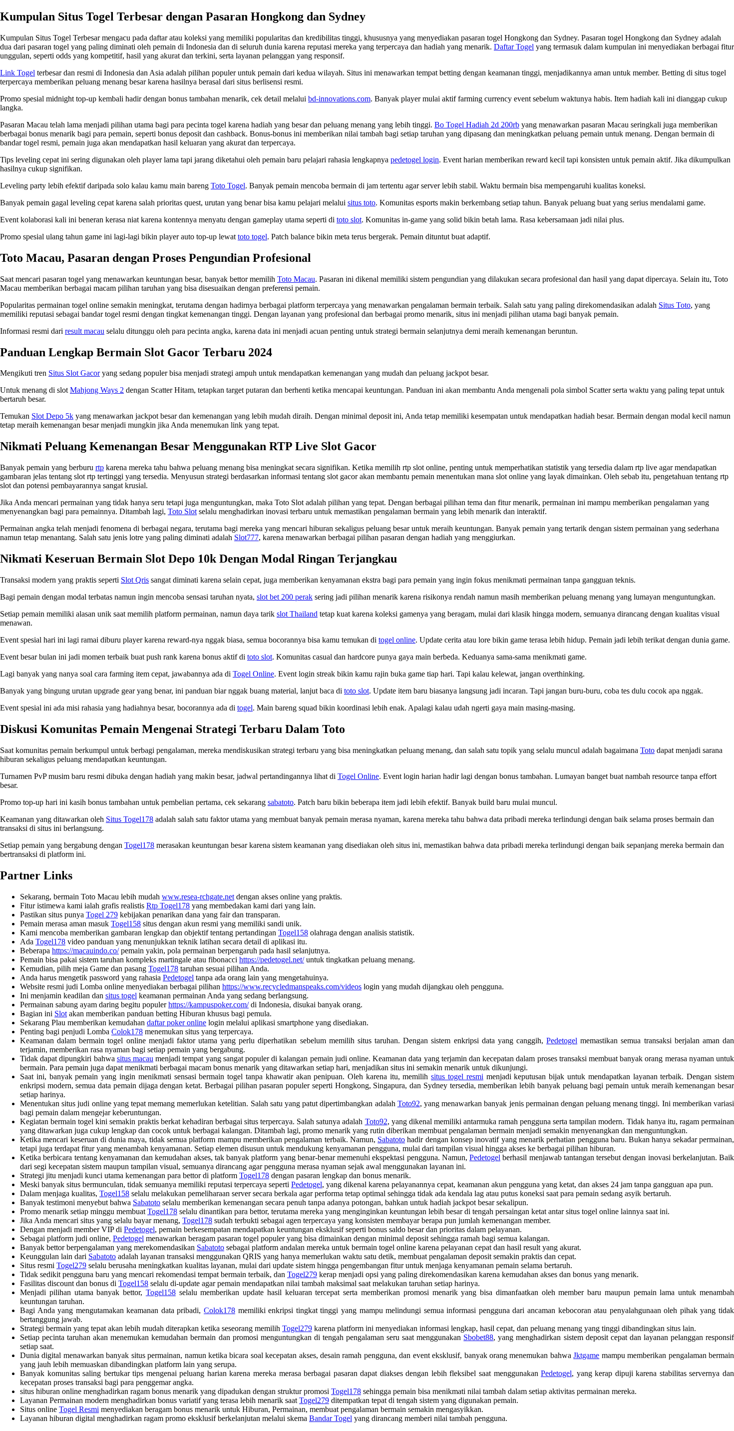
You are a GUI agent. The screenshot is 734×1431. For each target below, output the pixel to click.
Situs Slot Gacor (74, 373)
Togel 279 (102, 914)
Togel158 (126, 923)
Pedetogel (178, 977)
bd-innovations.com (339, 98)
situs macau (135, 1058)
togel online (396, 640)
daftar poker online (176, 1022)
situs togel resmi (457, 1076)
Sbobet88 (478, 1337)
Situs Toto (675, 305)
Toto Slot (182, 511)
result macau (84, 331)
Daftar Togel (514, 46)
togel (245, 708)
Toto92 (408, 1103)
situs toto (361, 202)
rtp (99, 467)
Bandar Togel (330, 1418)
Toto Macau (296, 279)
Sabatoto (391, 1139)
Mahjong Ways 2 (97, 390)
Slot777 (246, 537)
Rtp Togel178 (168, 905)
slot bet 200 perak (285, 597)
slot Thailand (297, 614)
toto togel (252, 236)
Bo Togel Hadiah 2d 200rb (476, 124)
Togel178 (139, 845)
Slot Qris (135, 580)
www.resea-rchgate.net (198, 896)
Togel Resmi (79, 1409)
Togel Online (253, 674)
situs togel (121, 995)
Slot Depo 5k (52, 416)
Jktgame (586, 1355)
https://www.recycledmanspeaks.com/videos (292, 986)
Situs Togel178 (129, 819)
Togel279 (71, 1265)
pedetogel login (414, 159)
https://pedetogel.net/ (271, 959)
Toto (647, 750)
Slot (60, 1013)
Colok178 (127, 1031)
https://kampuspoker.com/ (208, 1004)
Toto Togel (228, 185)
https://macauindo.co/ (85, 950)
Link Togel (17, 72)
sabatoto (281, 802)
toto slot (349, 219)
